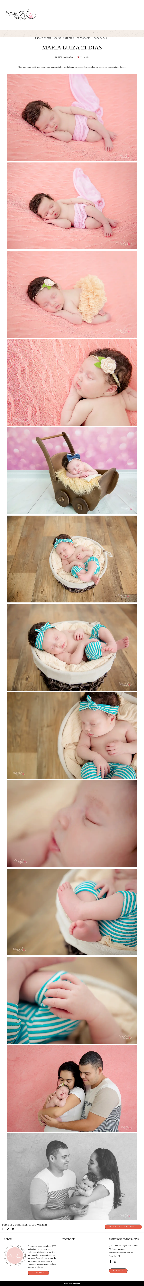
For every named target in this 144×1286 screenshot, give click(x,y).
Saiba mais (38, 1273)
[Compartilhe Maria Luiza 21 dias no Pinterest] (13, 1229)
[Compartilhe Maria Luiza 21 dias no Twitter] (8, 1229)
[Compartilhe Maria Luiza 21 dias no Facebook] (3, 1229)
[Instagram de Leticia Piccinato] (115, 1261)
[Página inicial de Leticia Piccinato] (21, 15)
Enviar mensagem (119, 1249)
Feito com (72, 1284)
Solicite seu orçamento (123, 1227)
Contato (118, 1271)
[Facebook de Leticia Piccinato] (111, 1261)
